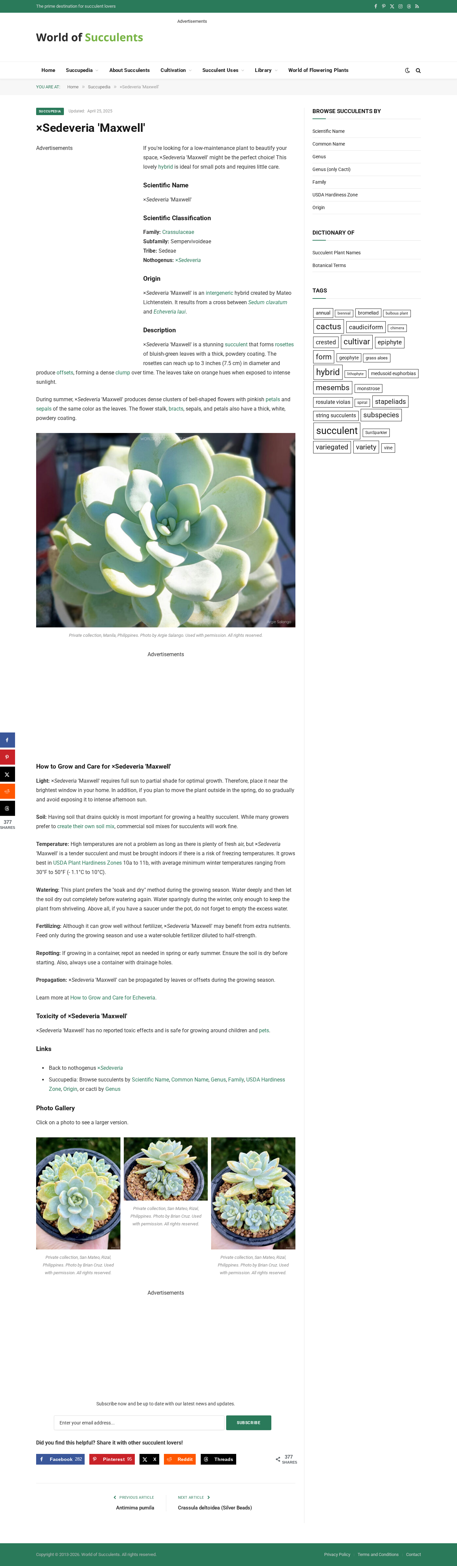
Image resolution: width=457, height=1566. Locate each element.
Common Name (189, 1079)
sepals (44, 409)
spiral (362, 402)
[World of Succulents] (89, 37)
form (324, 357)
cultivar (357, 341)
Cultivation (173, 70)
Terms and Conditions (378, 1554)
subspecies (381, 415)
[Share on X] (7, 774)
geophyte (349, 357)
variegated (332, 447)
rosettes (284, 344)
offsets (65, 372)
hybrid (165, 167)
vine (388, 447)
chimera (397, 328)
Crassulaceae (178, 232)
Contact (413, 1554)
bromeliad (368, 313)
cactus (328, 326)
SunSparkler (376, 432)
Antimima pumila (135, 1508)
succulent (236, 344)
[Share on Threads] (7, 808)
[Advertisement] (299, 39)
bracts (176, 409)
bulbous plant (397, 313)
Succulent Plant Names (336, 252)
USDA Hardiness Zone (335, 194)
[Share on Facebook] (7, 740)
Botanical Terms (329, 265)
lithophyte (355, 374)
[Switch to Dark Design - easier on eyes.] (407, 70)
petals (273, 399)
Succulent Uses (220, 70)
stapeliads (390, 402)
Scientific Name (150, 1079)
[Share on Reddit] (7, 791)
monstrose (368, 388)
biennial (344, 313)
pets (264, 1030)
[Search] (418, 70)
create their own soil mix (85, 826)
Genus (218, 1079)
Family (236, 1079)
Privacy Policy (337, 1554)
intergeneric (219, 293)
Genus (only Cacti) (331, 169)
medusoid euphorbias (393, 373)
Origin (70, 1089)
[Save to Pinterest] (7, 757)
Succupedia (79, 70)
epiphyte (390, 342)
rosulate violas (333, 402)
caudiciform (366, 327)
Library (263, 70)
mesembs (333, 387)
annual (323, 313)
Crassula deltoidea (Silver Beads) (215, 1508)
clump (122, 372)
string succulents (336, 416)
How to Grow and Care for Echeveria (112, 997)
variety (366, 447)
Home (48, 70)
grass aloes (377, 357)
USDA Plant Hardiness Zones (87, 863)
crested (326, 342)
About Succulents (129, 70)
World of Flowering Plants (318, 70)
